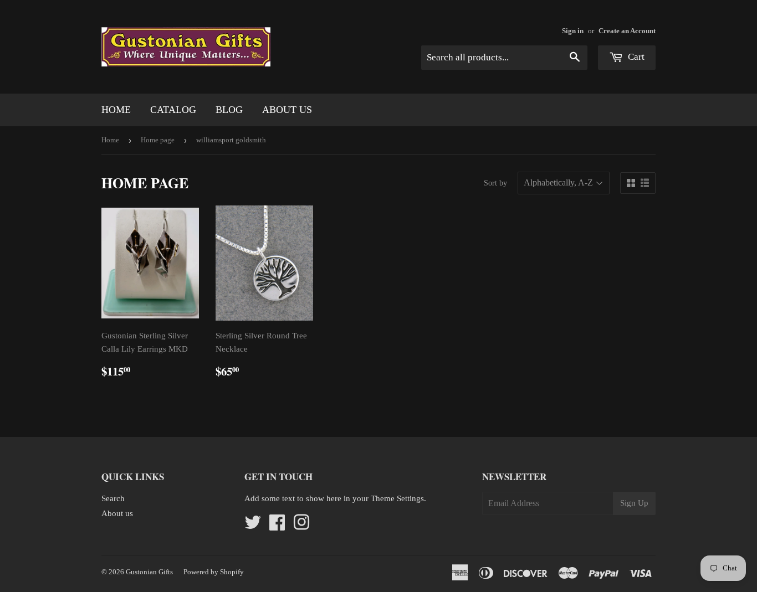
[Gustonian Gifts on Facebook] (277, 526)
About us (287, 109)
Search (113, 498)
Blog (229, 109)
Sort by (495, 183)
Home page (158, 140)
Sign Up (634, 502)
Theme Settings (397, 498)
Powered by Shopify (213, 572)
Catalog (173, 109)
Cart (635, 57)
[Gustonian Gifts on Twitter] (252, 526)
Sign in (573, 31)
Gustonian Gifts (149, 572)
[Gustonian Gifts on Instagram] (301, 526)
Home (116, 109)
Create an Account (627, 31)
